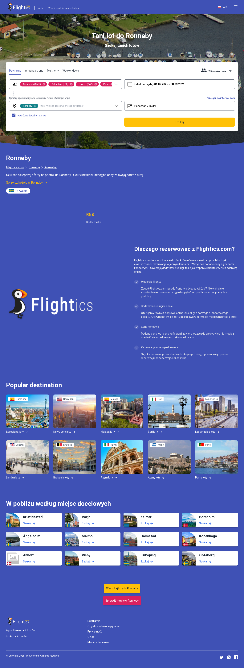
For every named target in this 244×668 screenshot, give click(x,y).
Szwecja (34, 167)
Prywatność (94, 631)
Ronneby (50, 167)
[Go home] (18, 621)
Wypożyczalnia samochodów (63, 8)
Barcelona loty (15, 431)
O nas (91, 636)
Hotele (40, 8)
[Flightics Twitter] (221, 657)
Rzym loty (107, 477)
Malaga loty (108, 431)
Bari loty (153, 431)
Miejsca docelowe (98, 642)
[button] (235, 7)
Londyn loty (13, 477)
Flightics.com (15, 167)
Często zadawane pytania (103, 626)
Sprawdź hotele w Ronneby (24, 182)
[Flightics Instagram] (228, 657)
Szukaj (27, 523)
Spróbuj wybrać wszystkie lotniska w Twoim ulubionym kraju (39, 98)
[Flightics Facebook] (236, 657)
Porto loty (201, 477)
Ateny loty (154, 477)
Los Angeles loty (205, 431)
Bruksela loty (61, 477)
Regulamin (93, 620)
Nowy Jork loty (62, 431)
